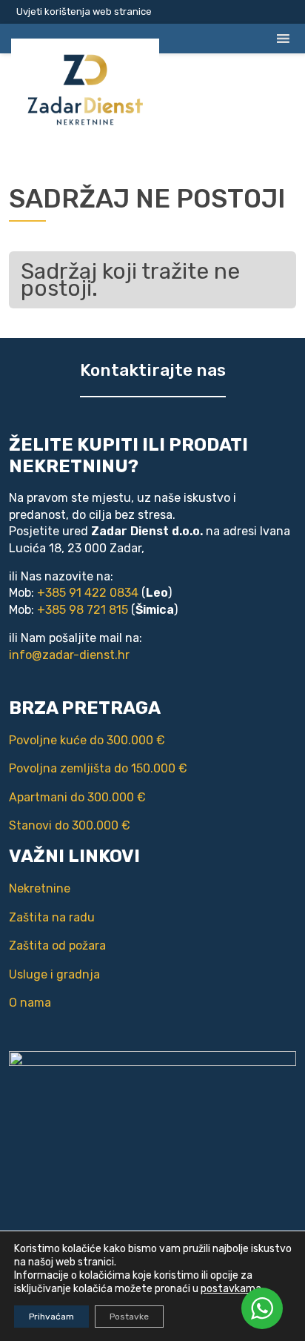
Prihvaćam (51, 1316)
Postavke (129, 1316)
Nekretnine (39, 888)
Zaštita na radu (52, 917)
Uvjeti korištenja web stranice (84, 11)
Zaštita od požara (57, 945)
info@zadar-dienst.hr (69, 655)
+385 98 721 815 (82, 610)
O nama (30, 1003)
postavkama (231, 1288)
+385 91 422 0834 (87, 593)
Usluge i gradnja (54, 974)
